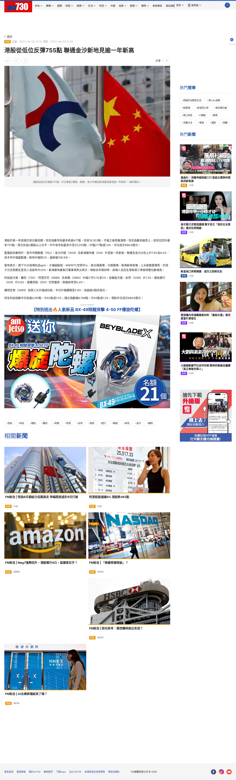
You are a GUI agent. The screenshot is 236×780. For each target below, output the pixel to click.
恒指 (10, 423)
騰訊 (45, 423)
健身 (202, 122)
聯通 (115, 423)
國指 (33, 423)
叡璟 (215, 115)
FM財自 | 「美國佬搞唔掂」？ (108, 562)
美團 (57, 423)
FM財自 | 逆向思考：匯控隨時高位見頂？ (116, 628)
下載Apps (61, 771)
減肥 (213, 122)
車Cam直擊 (214, 100)
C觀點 (203, 115)
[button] (180, 5)
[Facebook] (213, 771)
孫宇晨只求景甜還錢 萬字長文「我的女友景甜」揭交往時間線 (205, 226)
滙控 (92, 423)
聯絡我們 (48, 771)
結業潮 (186, 107)
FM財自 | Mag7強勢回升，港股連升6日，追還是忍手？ (41, 562)
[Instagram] (221, 771)
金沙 (139, 423)
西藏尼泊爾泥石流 (192, 100)
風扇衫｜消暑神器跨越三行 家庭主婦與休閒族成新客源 (205, 179)
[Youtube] (229, 771)
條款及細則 (113, 771)
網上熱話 (187, 115)
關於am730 (34, 771)
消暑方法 (187, 122)
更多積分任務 (136, 758)
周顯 (225, 122)
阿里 (68, 423)
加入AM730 (75, 771)
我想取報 (21, 771)
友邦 (80, 423)
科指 (22, 423)
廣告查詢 (8, 771)
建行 (103, 423)
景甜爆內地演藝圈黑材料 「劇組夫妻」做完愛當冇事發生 (205, 316)
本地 (184, 275)
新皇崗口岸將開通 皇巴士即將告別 (201, 271)
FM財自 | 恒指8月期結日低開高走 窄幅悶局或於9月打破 (41, 497)
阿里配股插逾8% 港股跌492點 (109, 497)
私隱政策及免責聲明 (95, 771)
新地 (127, 423)
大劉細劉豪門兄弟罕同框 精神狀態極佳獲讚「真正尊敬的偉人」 (205, 367)
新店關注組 (221, 107)
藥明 (150, 423)
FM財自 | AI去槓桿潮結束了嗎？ (26, 694)
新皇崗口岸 (203, 107)
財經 (7, 41)
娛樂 (184, 232)
